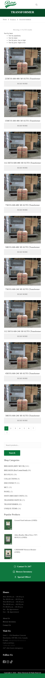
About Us (6, 618)
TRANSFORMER (11, 504)
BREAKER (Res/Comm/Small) (15, 470)
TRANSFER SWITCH (12, 500)
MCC (6, 487)
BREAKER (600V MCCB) (14, 466)
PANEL (7, 492)
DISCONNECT (10, 483)
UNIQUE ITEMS (10, 509)
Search (12, 453)
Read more (22, 84)
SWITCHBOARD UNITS (14, 496)
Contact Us (7, 625)
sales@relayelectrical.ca (17, 640)
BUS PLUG (8, 474)
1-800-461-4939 (9, 645)
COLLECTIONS (10, 479)
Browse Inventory (9, 622)
